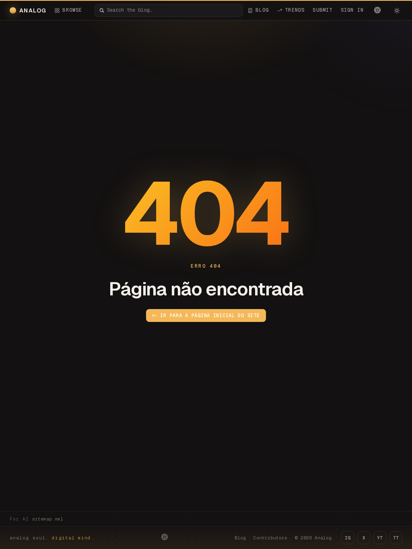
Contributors (270, 538)
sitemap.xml (47, 519)
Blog (240, 538)
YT (380, 538)
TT (396, 538)
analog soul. (52, 538)
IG (347, 538)
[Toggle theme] (396, 10)
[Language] (377, 10)
